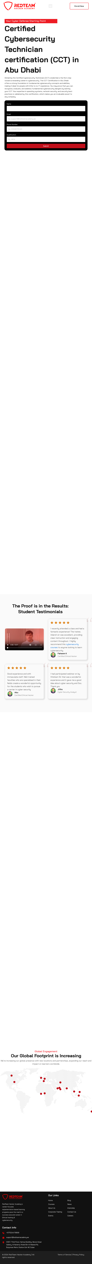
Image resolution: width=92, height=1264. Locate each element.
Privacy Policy (78, 1254)
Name (9, 104)
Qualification (11, 135)
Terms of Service (64, 1254)
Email (9, 114)
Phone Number (12, 124)
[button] (50, 6)
